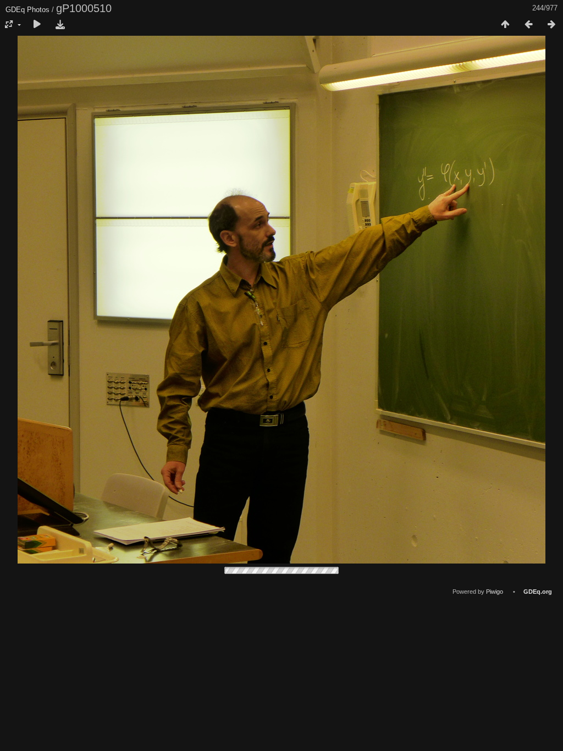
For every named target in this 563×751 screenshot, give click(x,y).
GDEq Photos (27, 9)
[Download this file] (59, 24)
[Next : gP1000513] (551, 24)
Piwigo (494, 591)
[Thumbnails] (505, 24)
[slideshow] (36, 24)
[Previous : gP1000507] (528, 24)
